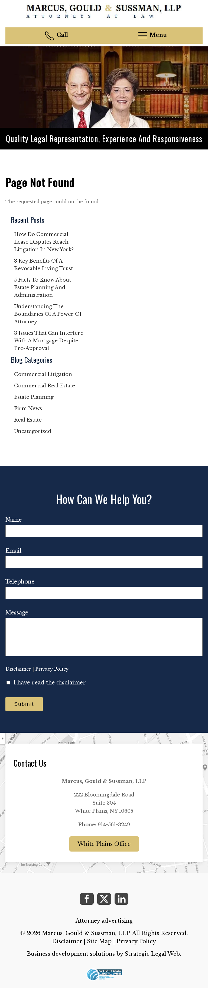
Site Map (99, 941)
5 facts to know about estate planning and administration (42, 287)
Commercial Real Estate (44, 386)
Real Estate (28, 420)
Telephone (19, 581)
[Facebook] (87, 899)
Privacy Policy (52, 669)
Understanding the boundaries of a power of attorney (48, 314)
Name (13, 520)
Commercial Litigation (43, 374)
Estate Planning (34, 397)
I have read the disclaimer (50, 682)
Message (16, 612)
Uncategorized (32, 431)
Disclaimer (18, 669)
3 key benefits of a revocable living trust (43, 265)
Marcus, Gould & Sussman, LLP (85, 933)
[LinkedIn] (121, 899)
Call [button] (61, 35)
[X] (104, 899)
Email (13, 550)
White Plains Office (104, 844)
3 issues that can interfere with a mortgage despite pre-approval (48, 340)
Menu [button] (157, 35)
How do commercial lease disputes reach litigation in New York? (44, 242)
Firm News (28, 409)
